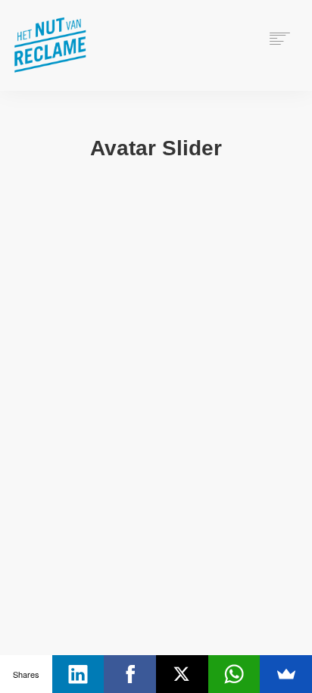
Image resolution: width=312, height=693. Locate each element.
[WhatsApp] (234, 674)
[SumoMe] (286, 674)
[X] (182, 674)
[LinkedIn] (78, 674)
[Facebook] (130, 674)
